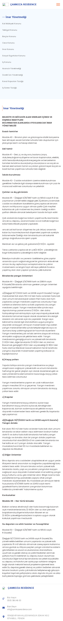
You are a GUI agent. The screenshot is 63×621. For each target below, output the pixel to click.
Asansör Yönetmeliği (11, 68)
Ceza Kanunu (8, 43)
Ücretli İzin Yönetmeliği (12, 75)
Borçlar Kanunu (9, 36)
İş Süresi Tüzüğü (9, 87)
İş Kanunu (6, 62)
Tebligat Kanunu (9, 30)
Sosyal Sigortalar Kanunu (13, 55)
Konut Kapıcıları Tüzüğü (12, 81)
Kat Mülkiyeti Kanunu (11, 23)
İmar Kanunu (8, 49)
